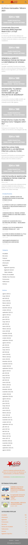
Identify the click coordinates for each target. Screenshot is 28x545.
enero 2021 (5, 438)
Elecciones (5, 256)
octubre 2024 (5, 338)
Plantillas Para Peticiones (8, 277)
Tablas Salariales (8, 272)
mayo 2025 (5, 321)
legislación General (9, 270)
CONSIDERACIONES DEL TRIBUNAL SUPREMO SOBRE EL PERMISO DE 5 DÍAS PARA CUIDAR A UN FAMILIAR (14, 214)
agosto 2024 (5, 342)
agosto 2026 (5, 293)
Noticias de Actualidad (8, 274)
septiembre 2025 (6, 312)
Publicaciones (5, 281)
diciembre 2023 (6, 361)
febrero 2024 (5, 356)
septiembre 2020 (6, 447)
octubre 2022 (5, 394)
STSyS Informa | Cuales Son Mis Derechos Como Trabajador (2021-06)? (14, 122)
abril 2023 (4, 380)
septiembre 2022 (6, 396)
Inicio (3, 5)
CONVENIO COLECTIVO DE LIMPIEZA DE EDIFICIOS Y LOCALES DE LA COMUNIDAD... (18, 488)
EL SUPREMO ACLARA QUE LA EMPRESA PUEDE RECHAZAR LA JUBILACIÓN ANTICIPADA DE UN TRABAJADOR (14, 206)
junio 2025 (5, 319)
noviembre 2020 (6, 443)
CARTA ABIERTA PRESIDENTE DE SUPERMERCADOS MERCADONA (10, 241)
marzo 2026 (5, 300)
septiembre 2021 (6, 424)
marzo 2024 (5, 354)
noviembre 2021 (6, 419)
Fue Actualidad (6, 260)
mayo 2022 (5, 405)
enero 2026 (5, 305)
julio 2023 (4, 373)
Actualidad (5, 253)
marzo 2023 (5, 382)
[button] (2, 2)
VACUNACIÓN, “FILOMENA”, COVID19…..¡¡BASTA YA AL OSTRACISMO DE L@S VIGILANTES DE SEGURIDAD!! (12, 92)
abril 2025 (4, 324)
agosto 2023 (5, 370)
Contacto (17, 540)
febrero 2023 (5, 384)
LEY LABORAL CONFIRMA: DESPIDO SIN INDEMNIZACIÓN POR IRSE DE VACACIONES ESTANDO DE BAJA (13, 198)
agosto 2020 (5, 450)
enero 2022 (5, 415)
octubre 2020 (5, 445)
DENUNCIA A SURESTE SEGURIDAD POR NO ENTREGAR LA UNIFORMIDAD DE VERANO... (13, 60)
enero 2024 (5, 359)
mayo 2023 (5, 377)
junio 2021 (5, 429)
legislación (5, 265)
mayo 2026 (5, 296)
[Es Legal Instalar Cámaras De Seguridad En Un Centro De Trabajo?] (5, 496)
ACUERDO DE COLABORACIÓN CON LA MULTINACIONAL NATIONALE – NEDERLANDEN (13, 221)
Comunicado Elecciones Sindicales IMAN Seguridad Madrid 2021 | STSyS (12, 29)
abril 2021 (4, 431)
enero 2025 (5, 331)
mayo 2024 (5, 349)
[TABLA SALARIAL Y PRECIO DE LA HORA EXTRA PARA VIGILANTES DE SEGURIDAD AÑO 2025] (5, 504)
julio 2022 (4, 401)
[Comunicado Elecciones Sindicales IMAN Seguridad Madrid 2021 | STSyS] (14, 19)
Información (5, 263)
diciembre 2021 (6, 417)
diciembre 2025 (6, 307)
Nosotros (11, 540)
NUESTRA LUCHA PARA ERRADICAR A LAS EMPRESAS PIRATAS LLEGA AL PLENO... (13, 149)
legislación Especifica (9, 267)
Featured (4, 258)
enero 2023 (5, 387)
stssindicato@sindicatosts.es (17, 477)
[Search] (26, 2)
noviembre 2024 (6, 335)
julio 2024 (4, 345)
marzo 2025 (5, 326)
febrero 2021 (5, 436)
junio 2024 (5, 347)
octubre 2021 (5, 422)
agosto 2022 (5, 398)
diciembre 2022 (6, 389)
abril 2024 (4, 352)
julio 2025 (4, 317)
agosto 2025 (5, 314)
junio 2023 (5, 375)
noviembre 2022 (6, 391)
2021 (6, 5)
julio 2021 (4, 426)
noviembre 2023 (6, 363)
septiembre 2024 (6, 340)
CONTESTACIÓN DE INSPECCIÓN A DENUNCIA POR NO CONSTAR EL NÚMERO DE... (14, 178)
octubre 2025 (5, 310)
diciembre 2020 (6, 440)
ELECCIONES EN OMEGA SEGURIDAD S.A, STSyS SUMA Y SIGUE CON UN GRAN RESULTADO (14, 234)
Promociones (5, 279)
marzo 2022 (5, 410)
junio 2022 (5, 403)
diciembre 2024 (6, 333)
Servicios (4, 284)
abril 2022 (4, 408)
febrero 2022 (5, 412)
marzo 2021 (5, 433)
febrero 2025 (5, 328)
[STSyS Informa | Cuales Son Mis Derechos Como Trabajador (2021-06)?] (14, 112)
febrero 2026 (5, 303)
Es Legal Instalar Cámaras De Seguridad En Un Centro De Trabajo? (18, 496)
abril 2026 (4, 298)
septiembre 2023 (6, 368)
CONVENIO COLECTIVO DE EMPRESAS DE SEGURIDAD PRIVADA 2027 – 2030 (12, 228)
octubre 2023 (5, 366)
